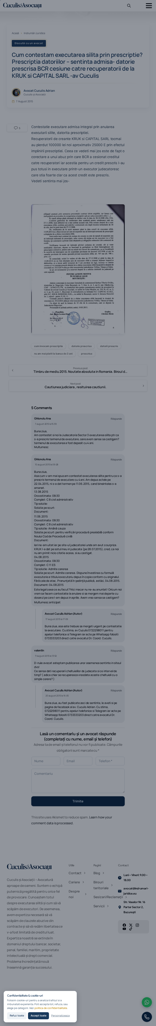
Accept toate (38, 1015)
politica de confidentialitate (51, 1008)
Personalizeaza (60, 1015)
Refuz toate (17, 1015)
